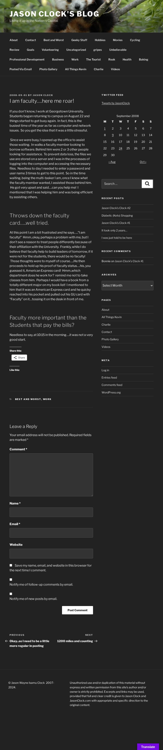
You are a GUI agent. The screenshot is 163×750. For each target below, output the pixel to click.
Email (15, 524)
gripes (97, 49)
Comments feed (112, 385)
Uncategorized (76, 49)
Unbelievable (117, 49)
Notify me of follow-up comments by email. (41, 584)
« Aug (112, 161)
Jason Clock (43, 95)
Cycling (135, 40)
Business (58, 59)
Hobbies (100, 40)
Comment (18, 449)
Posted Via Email (21, 69)
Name (15, 503)
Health (127, 59)
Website (16, 545)
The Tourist (93, 59)
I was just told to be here (117, 237)
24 (120, 148)
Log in (105, 370)
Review (14, 49)
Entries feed (109, 377)
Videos (115, 69)
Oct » (143, 161)
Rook (111, 59)
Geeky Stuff (79, 40)
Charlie (98, 69)
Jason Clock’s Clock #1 (116, 222)
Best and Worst (54, 40)
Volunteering (50, 49)
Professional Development (27, 59)
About (14, 40)
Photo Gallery (48, 69)
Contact (30, 40)
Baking (143, 59)
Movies (117, 40)
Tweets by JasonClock (116, 103)
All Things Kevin (75, 69)
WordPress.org (111, 392)
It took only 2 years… (114, 230)
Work (75, 59)
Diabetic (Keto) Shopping (117, 215)
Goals (30, 49)
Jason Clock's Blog (54, 14)
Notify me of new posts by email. (33, 599)
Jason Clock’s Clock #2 (116, 208)
